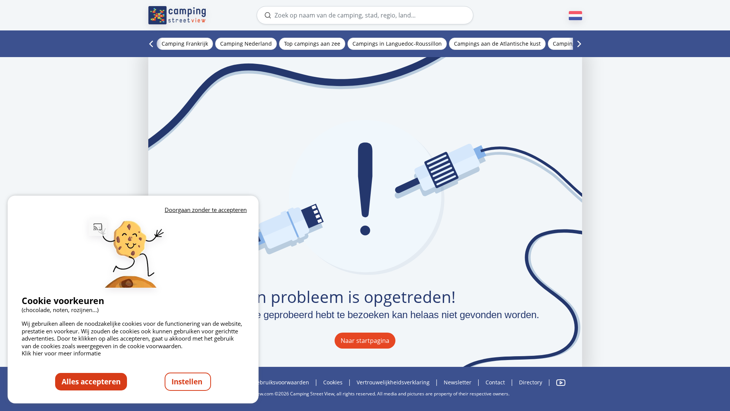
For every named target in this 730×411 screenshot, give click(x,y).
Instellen (187, 381)
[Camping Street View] (177, 15)
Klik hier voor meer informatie (61, 353)
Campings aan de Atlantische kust (497, 43)
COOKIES (333, 382)
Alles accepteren (91, 381)
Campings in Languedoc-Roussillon (397, 43)
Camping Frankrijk (185, 43)
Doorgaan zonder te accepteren (206, 209)
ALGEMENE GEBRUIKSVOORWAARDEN (268, 382)
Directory (530, 382)
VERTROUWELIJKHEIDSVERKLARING (393, 382)
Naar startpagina (365, 340)
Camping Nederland (246, 43)
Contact (495, 382)
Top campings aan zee (312, 43)
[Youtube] (560, 382)
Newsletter (457, 382)
